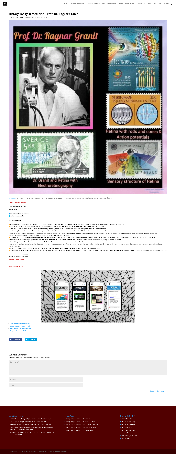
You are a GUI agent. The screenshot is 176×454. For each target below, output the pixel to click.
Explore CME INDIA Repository (20, 324)
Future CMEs (141, 3)
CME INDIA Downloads (109, 3)
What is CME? (152, 3)
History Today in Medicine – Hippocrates (78, 419)
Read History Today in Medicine (20, 328)
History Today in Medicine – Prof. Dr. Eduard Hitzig (81, 427)
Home (65, 3)
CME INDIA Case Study (93, 3)
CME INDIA (12, 198)
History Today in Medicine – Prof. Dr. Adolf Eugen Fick (82, 424)
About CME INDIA (164, 3)
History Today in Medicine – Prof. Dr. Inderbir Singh (36, 419)
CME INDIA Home (126, 427)
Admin (12, 17)
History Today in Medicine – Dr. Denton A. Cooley (80, 421)
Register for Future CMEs (18, 331)
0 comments (45, 17)
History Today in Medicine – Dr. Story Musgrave (80, 430)
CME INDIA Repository (77, 3)
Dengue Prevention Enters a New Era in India (33, 421)
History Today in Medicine (127, 3)
